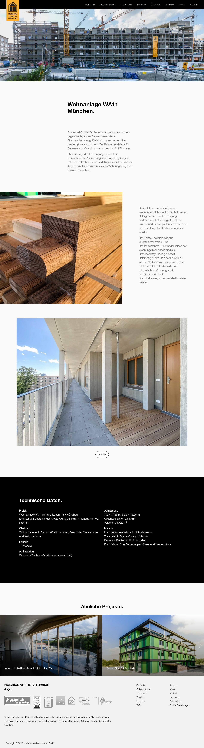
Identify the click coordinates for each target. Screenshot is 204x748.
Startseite (140, 685)
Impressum (175, 697)
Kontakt (173, 693)
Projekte (140, 697)
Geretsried (67, 717)
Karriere (173, 685)
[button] (4, 645)
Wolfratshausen (53, 717)
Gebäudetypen (143, 689)
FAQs (139, 705)
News (172, 689)
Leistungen (141, 693)
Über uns (140, 701)
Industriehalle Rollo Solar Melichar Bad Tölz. (29, 668)
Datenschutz (175, 701)
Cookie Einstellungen (179, 705)
